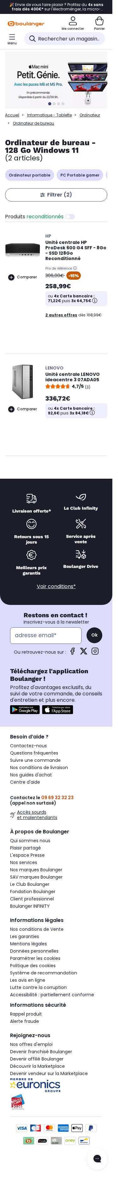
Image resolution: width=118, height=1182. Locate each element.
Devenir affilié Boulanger (37, 1059)
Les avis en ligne (27, 980)
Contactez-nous (28, 746)
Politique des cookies (33, 965)
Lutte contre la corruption (38, 987)
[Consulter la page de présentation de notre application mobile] (25, 709)
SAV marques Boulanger (36, 877)
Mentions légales (28, 944)
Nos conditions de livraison (39, 767)
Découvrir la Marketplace (37, 1066)
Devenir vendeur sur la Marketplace (49, 1073)
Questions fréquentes (34, 753)
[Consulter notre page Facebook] (72, 653)
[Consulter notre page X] (83, 653)
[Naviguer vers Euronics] (56, 1085)
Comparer (27, 277)
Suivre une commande (35, 760)
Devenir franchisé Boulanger (41, 1051)
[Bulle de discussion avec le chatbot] (97, 1159)
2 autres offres (61, 315)
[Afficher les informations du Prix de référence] (75, 268)
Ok (94, 635)
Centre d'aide (25, 782)
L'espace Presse (27, 855)
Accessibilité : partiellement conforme (52, 995)
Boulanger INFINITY (30, 906)
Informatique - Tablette (49, 115)
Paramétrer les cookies (35, 958)
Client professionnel (32, 899)
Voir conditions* (56, 586)
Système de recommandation (43, 973)
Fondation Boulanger (32, 891)
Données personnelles (34, 951)
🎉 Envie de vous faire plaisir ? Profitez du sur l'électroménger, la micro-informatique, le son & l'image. (56, 7)
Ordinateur (90, 115)
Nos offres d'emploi (31, 1044)
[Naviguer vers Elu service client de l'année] (56, 1102)
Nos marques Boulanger (36, 870)
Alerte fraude (24, 1021)
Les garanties (24, 936)
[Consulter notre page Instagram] (95, 653)
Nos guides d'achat (31, 775)
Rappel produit (26, 1014)
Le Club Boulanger (29, 884)
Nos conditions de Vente (37, 929)
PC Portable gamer (79, 175)
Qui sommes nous (30, 840)
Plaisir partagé (25, 848)
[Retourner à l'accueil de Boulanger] (26, 23)
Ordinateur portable (29, 175)
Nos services (23, 862)
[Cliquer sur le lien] (59, 80)
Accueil (12, 115)
